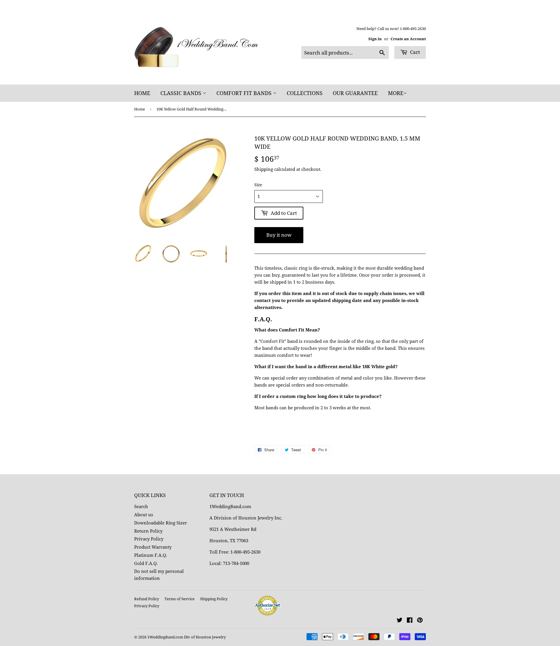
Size (258, 184)
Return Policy (148, 531)
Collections (305, 92)
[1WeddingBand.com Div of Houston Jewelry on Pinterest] (420, 621)
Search (141, 506)
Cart (414, 52)
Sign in (375, 38)
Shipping (263, 169)
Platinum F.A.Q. (150, 555)
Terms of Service (179, 598)
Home (142, 92)
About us (143, 514)
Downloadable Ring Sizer (160, 523)
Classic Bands (181, 92)
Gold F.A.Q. (146, 563)
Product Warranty (153, 547)
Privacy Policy (148, 539)
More (395, 92)
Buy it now (279, 234)
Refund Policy (146, 598)
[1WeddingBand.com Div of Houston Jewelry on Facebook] (410, 621)
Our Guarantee (355, 92)
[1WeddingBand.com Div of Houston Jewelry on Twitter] (399, 621)
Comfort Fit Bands (244, 92)
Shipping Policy (214, 598)
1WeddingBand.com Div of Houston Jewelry (186, 637)
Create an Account (408, 38)
